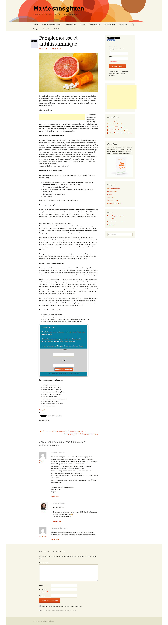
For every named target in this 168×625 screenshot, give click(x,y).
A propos (82, 24)
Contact (56, 29)
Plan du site (46, 29)
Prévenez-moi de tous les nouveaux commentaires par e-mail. (61, 606)
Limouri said (42, 536)
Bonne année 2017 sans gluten (116, 127)
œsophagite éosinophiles (114, 203)
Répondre (56, 496)
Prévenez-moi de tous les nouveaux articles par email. (58, 611)
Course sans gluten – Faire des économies (81, 434)
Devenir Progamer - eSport (115, 216)
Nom (41, 585)
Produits (109, 194)
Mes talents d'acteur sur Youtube (116, 222)
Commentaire (44, 563)
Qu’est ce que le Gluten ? (114, 124)
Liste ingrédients (71, 24)
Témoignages (123, 24)
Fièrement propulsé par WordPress (43, 621)
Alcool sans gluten (112, 121)
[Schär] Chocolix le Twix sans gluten (117, 130)
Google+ (42, 410)
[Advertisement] (62, 117)
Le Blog (35, 24)
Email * (111, 56)
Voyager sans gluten (113, 200)
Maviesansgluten (56, 48)
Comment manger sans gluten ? (51, 24)
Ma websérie (111, 225)
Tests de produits (109, 24)
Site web (42, 596)
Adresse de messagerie (43, 590)
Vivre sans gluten (95, 24)
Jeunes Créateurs (112, 219)
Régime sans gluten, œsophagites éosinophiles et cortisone (62, 431)
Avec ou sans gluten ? (113, 188)
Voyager (35, 29)
